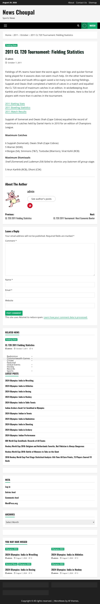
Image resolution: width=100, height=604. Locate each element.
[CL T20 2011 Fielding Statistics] (27, 340)
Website (9, 300)
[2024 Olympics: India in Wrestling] (27, 549)
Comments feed (12, 497)
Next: (74, 216)
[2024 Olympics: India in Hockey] (73, 564)
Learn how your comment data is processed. (66, 317)
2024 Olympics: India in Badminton (20, 418)
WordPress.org (11, 503)
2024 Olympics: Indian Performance (20, 435)
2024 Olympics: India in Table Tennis (20, 402)
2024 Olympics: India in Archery (18, 429)
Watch (92, 25)
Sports (10, 370)
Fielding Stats (11, 45)
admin (10, 59)
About (71, 2)
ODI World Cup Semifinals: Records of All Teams (25, 440)
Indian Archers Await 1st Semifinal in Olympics (24, 407)
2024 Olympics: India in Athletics (19, 386)
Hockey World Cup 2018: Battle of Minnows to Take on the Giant (32, 451)
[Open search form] (78, 25)
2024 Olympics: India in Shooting (19, 424)
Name (9, 279)
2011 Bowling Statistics (17, 107)
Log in (7, 486)
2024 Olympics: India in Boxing (18, 391)
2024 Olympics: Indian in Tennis (18, 413)
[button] (5, 25)
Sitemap (93, 2)
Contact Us (81, 2)
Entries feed (10, 492)
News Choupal (19, 12)
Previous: (18, 216)
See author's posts (41, 198)
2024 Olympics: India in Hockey (18, 396)
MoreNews (59, 600)
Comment (11, 240)
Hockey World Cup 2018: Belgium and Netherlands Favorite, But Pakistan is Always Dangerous (44, 446)
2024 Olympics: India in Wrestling (19, 380)
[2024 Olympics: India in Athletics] (73, 549)
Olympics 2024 (11, 549)
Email (8, 290)
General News (11, 564)
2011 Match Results (15, 111)
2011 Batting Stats (15, 103)
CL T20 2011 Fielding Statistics (20, 345)
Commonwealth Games (18, 358)
